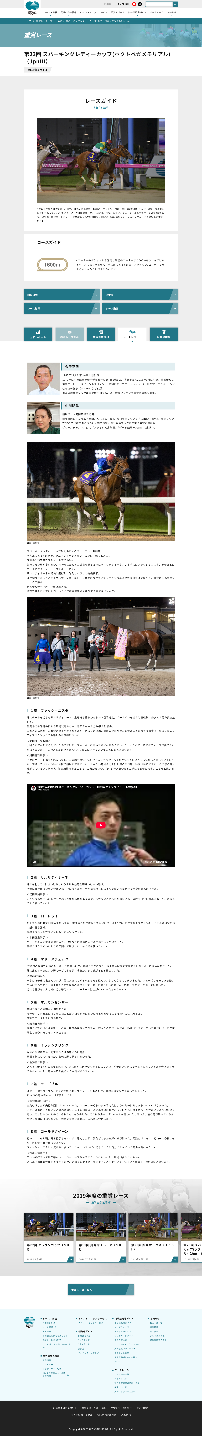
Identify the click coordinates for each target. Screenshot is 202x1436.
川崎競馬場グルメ (122, 1331)
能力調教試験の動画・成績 (127, 1383)
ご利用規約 (143, 1407)
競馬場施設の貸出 (158, 1340)
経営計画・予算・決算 (94, 1407)
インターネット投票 (52, 1368)
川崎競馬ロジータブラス (126, 1348)
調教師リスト (120, 1378)
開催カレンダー (50, 1322)
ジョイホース (49, 1364)
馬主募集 (154, 1331)
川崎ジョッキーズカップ (125, 1391)
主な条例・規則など (121, 1407)
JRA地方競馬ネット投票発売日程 (54, 1374)
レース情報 (48, 1327)
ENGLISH (123, 4)
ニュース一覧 (156, 1322)
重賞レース (48, 1331)
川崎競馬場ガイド (122, 1322)
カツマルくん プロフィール (127, 1344)
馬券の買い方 (120, 1340)
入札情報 (126, 1414)
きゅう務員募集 (157, 1335)
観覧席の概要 (84, 1335)
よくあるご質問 (121, 1352)
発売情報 (47, 1360)
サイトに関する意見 (82, 1414)
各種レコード (120, 1387)
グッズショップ (121, 1327)
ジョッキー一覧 (121, 1374)
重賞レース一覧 (44, 21)
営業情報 (154, 1327)
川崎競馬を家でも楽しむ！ (55, 1335)
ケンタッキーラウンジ (88, 1352)
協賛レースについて (52, 1340)
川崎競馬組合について (65, 1407)
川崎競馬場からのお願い (126, 1357)
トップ (27, 21)
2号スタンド (84, 1344)
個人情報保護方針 (106, 1414)
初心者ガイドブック (123, 1335)
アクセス (118, 1361)
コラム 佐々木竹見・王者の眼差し (56, 1346)
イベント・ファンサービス (94, 12)
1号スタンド (84, 1340)
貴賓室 (81, 1348)
